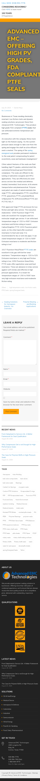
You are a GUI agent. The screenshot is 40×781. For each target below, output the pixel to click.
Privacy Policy (7, 775)
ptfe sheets (16, 533)
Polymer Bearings (15, 517)
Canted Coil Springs (9, 487)
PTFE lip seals (26, 525)
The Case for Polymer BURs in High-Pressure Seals (20, 684)
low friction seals (30, 288)
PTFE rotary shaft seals (10, 529)
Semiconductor (8, 718)
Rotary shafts (7, 542)
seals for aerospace (9, 546)
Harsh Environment (22, 500)
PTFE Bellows (30, 521)
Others (4, 288)
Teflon (22, 550)
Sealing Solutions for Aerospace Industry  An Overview (10, 305)
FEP (4, 496)
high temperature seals (16, 288)
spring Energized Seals (17, 290)
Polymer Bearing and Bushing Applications (29, 304)
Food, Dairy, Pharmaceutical (13, 730)
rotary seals (7, 538)
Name (6, 369)
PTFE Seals (5, 290)
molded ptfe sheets (25, 512)
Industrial (6, 713)
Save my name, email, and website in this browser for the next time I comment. (19, 403)
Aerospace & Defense (11, 705)
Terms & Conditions (20, 775)
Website (6, 389)
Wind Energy (7, 722)
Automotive (7, 709)
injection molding (8, 504)
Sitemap (35, 773)
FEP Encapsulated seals (15, 496)
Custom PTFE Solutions (10, 491)
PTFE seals (28, 249)
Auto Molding (17, 475)
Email (6, 379)
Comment (7, 337)
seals (30, 542)
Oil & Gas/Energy (9, 696)
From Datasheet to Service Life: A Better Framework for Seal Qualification (17, 435)
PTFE (24, 128)
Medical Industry (8, 508)
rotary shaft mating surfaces (22, 538)
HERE (8, 9)
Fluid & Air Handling (10, 726)
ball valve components (10, 479)
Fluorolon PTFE (31, 496)
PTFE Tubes (26, 533)
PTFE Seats (6, 533)
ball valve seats (8, 483)
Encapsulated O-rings (28, 491)
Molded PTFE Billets (9, 512)
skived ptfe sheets (24, 546)
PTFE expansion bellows (11, 525)
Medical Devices (22, 504)
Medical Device (8, 700)
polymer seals (28, 517)
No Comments (7, 111)
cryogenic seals (24, 487)
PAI (35, 512)
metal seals (20, 508)
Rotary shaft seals (20, 542)
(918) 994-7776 (18, 3)
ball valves (24, 479)
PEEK (4, 517)
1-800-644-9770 (14, 762)
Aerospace (6, 475)
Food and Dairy (8, 500)
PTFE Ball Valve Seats (16, 521)
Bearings (19, 483)
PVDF (34, 533)
